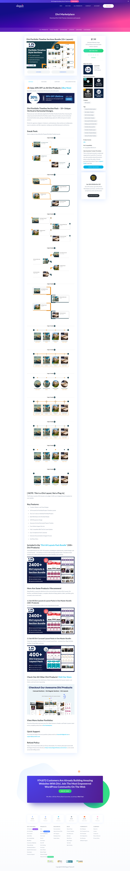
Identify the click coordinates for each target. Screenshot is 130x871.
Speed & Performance (31, 849)
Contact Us (95, 833)
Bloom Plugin (43, 852)
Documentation (57, 829)
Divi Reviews (83, 838)
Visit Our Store (65, 677)
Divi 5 (41, 831)
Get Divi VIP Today (93, 195)
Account (97, 5)
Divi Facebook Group (84, 831)
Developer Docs (57, 835)
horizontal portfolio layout (90, 121)
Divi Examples (83, 833)
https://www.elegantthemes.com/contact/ (56, 747)
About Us (95, 829)
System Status (56, 838)
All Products (78, 5)
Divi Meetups (83, 829)
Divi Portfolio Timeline (89, 118)
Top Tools (69, 842)
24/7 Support (56, 833)
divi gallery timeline (89, 112)
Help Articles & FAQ (58, 831)
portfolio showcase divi (90, 126)
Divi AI (41, 838)
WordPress (69, 838)
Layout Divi (97, 65)
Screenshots (63, 71)
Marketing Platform (31, 847)
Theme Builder (30, 845)
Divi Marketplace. (47, 725)
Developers (29, 852)
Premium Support (31, 854)
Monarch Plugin (43, 854)
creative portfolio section (90, 109)
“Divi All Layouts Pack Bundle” (53, 545)
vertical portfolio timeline (90, 135)
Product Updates (70, 831)
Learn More (75, 1)
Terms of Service (96, 835)
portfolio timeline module (90, 132)
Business (69, 835)
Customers (87, 29)
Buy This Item (93, 50)
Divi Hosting (43, 845)
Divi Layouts (87, 102)
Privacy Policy (96, 838)
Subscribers (71, 819)
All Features (29, 829)
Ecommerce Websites (31, 842)
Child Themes (54, 29)
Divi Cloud (42, 835)
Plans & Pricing (43, 856)
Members (45, 819)
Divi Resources (70, 833)
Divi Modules (30, 831)
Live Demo (38, 71)
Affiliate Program (83, 840)
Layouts (71, 29)
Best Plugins (69, 840)
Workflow (29, 840)
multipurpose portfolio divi (90, 124)
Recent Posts (69, 829)
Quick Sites (29, 835)
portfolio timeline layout (90, 129)
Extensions (63, 29)
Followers (32, 819)
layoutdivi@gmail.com (63, 734)
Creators (79, 29)
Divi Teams (42, 840)
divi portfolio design (89, 115)
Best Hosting (69, 845)
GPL (84, 142)
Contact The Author (93, 166)
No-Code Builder (30, 838)
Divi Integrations (83, 835)
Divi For (68, 5)
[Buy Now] (66, 88)
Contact (88, 5)
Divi (61, 5)
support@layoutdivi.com (33, 736)
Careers (95, 831)
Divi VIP (42, 842)
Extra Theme (43, 849)
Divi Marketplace (44, 833)
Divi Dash (42, 847)
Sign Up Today (65, 791)
